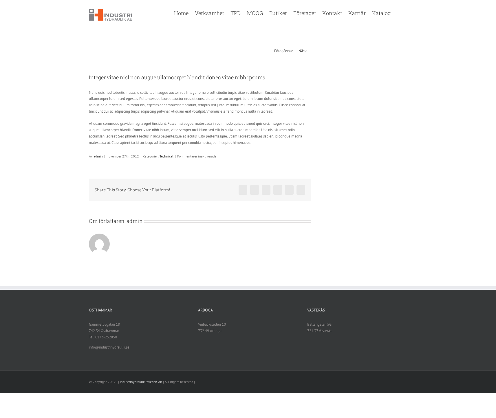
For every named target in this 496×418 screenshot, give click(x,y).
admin (98, 156)
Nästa (303, 50)
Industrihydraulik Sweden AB (141, 382)
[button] (399, 12)
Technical (166, 156)
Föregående (283, 50)
